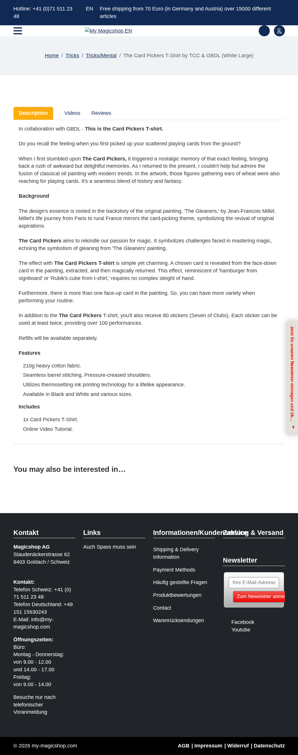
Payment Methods (174, 570)
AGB (183, 746)
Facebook (242, 622)
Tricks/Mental (101, 55)
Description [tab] (33, 113)
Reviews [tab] (101, 113)
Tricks (72, 55)
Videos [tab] (71, 113)
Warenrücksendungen (178, 620)
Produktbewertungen (177, 595)
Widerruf (238, 746)
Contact (162, 608)
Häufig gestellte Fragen (180, 582)
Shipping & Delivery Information (176, 553)
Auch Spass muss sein (109, 547)
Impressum (208, 746)
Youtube (240, 630)
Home (52, 55)
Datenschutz (269, 746)
